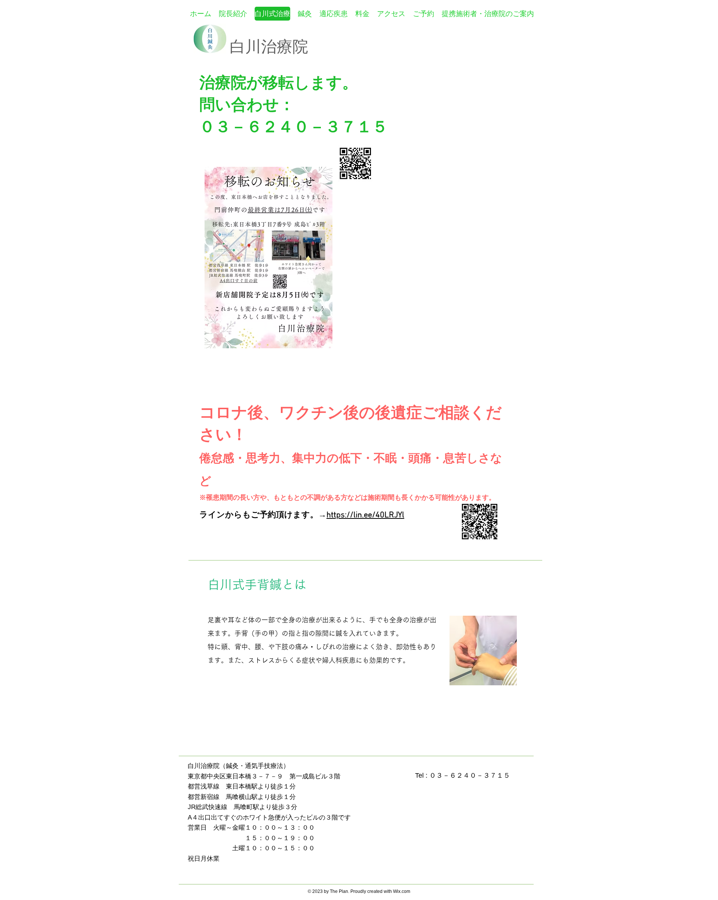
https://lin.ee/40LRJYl (365, 515)
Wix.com (401, 891)
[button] (333, 14)
